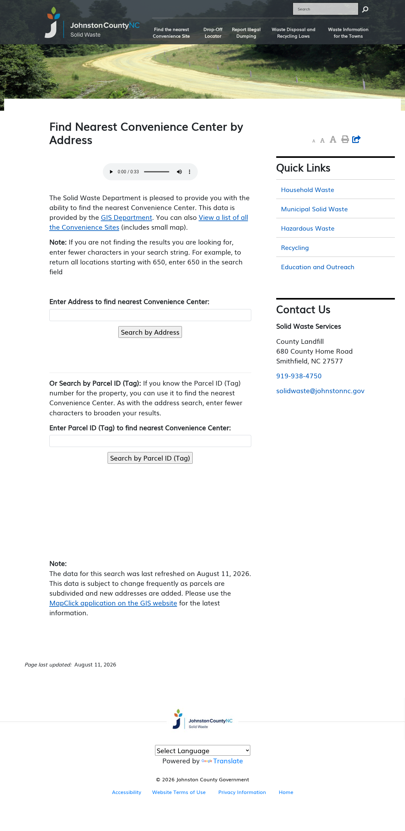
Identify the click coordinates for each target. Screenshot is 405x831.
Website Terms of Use (179, 792)
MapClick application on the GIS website (113, 602)
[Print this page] (345, 139)
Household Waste (307, 189)
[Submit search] (365, 9)
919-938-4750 (299, 375)
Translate (228, 760)
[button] (313, 140)
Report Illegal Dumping (246, 32)
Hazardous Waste (307, 228)
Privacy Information (242, 792)
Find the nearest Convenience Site (171, 32)
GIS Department (126, 217)
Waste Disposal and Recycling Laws (293, 32)
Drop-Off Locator (212, 32)
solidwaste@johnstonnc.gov (320, 390)
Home (286, 792)
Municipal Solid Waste (314, 208)
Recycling (295, 247)
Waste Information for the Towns (348, 32)
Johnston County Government (212, 779)
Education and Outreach (317, 266)
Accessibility (126, 792)
